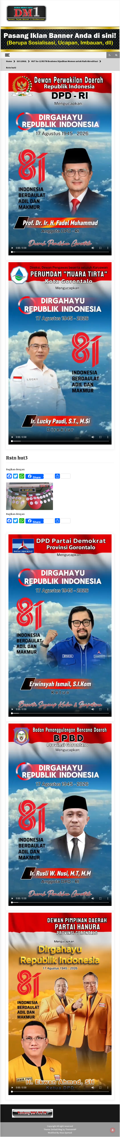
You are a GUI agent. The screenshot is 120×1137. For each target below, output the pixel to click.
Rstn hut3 (17, 458)
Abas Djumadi (66, 1132)
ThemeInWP (70, 1129)
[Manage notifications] (112, 1130)
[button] (109, 55)
